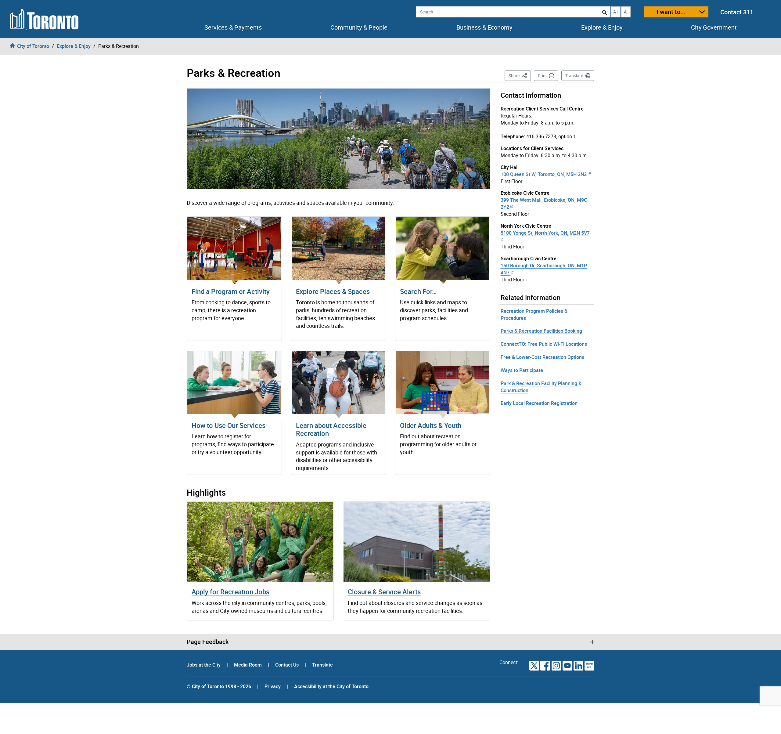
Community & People (358, 27)
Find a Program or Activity (231, 291)
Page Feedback (208, 641)
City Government (714, 27)
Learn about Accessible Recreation (331, 429)
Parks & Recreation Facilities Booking (541, 330)
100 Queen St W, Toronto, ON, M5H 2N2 (544, 174)
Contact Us (287, 664)
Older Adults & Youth (430, 425)
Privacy (273, 686)
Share (520, 75)
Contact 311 (736, 12)
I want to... (671, 12)
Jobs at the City (204, 664)
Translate (574, 75)
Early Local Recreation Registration (539, 403)
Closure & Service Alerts (384, 591)
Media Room (248, 664)
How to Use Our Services (228, 425)
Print (542, 75)
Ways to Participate (522, 370)
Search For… (418, 291)
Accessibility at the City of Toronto (331, 686)
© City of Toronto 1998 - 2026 (219, 686)
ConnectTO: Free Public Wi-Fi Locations (544, 344)
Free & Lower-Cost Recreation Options (542, 357)
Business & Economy (484, 27)
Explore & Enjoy (601, 27)
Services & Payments (233, 27)
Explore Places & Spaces (333, 291)
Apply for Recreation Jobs (230, 591)
